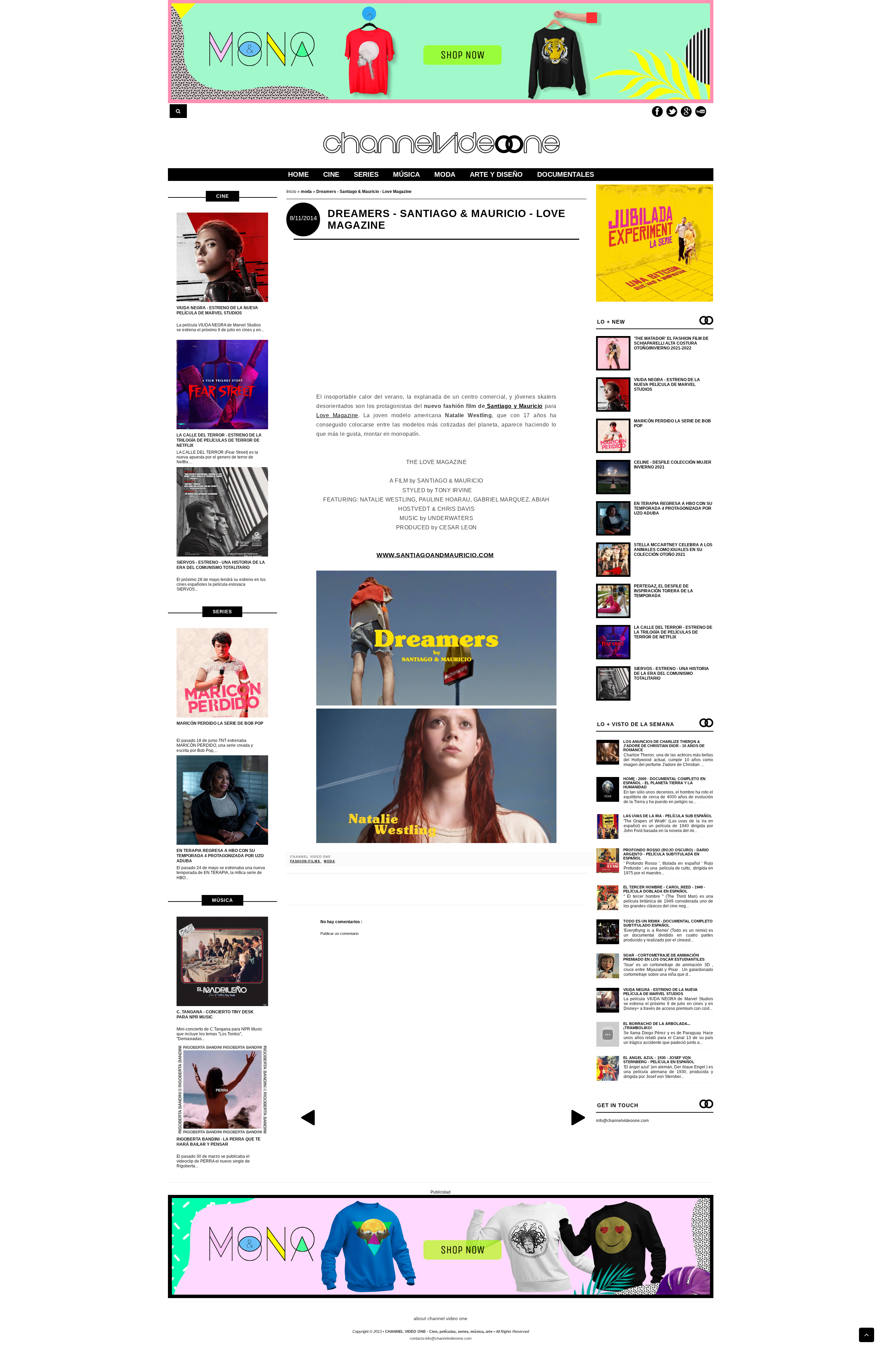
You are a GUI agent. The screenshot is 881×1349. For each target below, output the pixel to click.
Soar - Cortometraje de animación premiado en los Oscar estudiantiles (663, 957)
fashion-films (305, 861)
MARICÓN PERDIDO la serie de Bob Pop (220, 723)
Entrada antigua (577, 1117)
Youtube (700, 111)
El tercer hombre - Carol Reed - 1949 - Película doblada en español (664, 889)
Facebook (657, 111)
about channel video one (440, 1318)
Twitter (671, 111)
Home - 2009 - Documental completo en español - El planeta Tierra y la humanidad (664, 783)
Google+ (686, 111)
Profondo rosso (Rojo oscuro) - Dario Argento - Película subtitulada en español (666, 854)
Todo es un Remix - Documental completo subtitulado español (668, 923)
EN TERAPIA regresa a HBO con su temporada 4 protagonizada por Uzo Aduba (220, 855)
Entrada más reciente (308, 1117)
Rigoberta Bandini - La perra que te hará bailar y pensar (219, 1142)
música (222, 900)
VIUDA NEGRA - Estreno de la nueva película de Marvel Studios (217, 310)
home (298, 174)
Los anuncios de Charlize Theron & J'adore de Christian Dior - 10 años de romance (663, 746)
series (222, 611)
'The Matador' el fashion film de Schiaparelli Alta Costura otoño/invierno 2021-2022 (671, 343)
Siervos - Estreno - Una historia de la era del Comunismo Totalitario (221, 565)
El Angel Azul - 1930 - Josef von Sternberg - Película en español (658, 1060)
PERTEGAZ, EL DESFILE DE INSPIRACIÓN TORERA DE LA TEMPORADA (663, 591)
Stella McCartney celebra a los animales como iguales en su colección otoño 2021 (673, 549)
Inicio (291, 191)
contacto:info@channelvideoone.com (440, 1338)
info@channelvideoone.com (622, 1120)
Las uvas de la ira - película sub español (667, 816)
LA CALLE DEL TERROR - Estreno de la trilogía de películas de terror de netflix (219, 440)
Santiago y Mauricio (514, 406)
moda (329, 861)
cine (222, 196)
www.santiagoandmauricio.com (435, 555)
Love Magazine (337, 415)
